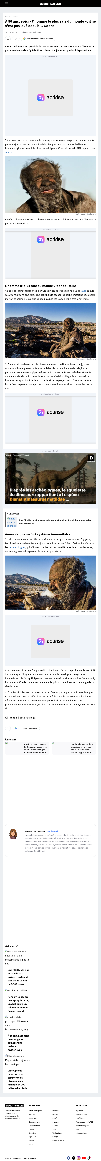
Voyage (55, 1137)
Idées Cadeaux (58, 1140)
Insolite (16, 16)
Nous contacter (81, 1114)
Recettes (32, 1133)
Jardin (31, 1144)
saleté (8, 152)
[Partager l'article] (8, 38)
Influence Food (81, 1133)
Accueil (7, 16)
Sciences (55, 1122)
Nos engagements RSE (84, 1122)
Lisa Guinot (12, 32)
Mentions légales (82, 1125)
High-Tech (32, 1137)
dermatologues (17, 547)
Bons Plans (33, 1118)
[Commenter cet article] (15, 38)
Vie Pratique (57, 1133)
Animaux (32, 1114)
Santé (54, 1118)
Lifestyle (55, 1111)
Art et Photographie (36, 1111)
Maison (55, 1114)
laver (83, 291)
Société (55, 1125)
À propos (79, 1111)
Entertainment (34, 1122)
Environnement (34, 1125)
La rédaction (80, 1118)
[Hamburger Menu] (7, 3)
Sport (54, 1129)
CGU (77, 1129)
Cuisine (31, 1129)
